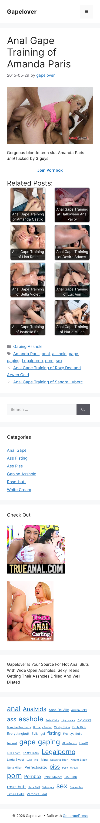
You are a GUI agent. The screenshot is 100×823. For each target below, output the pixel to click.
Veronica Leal (37, 794)
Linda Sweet (15, 759)
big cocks (68, 720)
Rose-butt (16, 481)
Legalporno (32, 360)
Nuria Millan (14, 767)
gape (73, 353)
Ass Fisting (17, 458)
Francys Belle (72, 733)
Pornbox (32, 776)
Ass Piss (15, 466)
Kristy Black (31, 753)
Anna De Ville (59, 710)
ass (11, 719)
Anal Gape (17, 450)
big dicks (84, 720)
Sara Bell (34, 787)
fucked (12, 743)
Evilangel (38, 733)
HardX (83, 743)
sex (59, 360)
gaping (13, 360)
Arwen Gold (79, 710)
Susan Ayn (76, 787)
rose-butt (16, 786)
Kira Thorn (13, 753)
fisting (54, 733)
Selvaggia (48, 787)
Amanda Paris (26, 353)
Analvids (34, 709)
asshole (59, 353)
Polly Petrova (70, 767)
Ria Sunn (70, 777)
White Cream (19, 489)
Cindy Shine (62, 727)
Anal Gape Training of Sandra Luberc (48, 382)
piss (55, 766)
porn (49, 360)
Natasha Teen (59, 759)
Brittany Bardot (42, 727)
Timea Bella (15, 794)
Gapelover (22, 11)
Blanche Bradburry (19, 727)
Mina (44, 759)
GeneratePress (75, 816)
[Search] (83, 409)
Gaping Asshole (28, 346)
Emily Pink (79, 727)
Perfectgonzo (36, 767)
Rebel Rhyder (53, 777)
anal (46, 353)
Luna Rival (33, 759)
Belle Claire (52, 720)
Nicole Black (78, 759)
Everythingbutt (18, 733)
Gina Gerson (69, 743)
